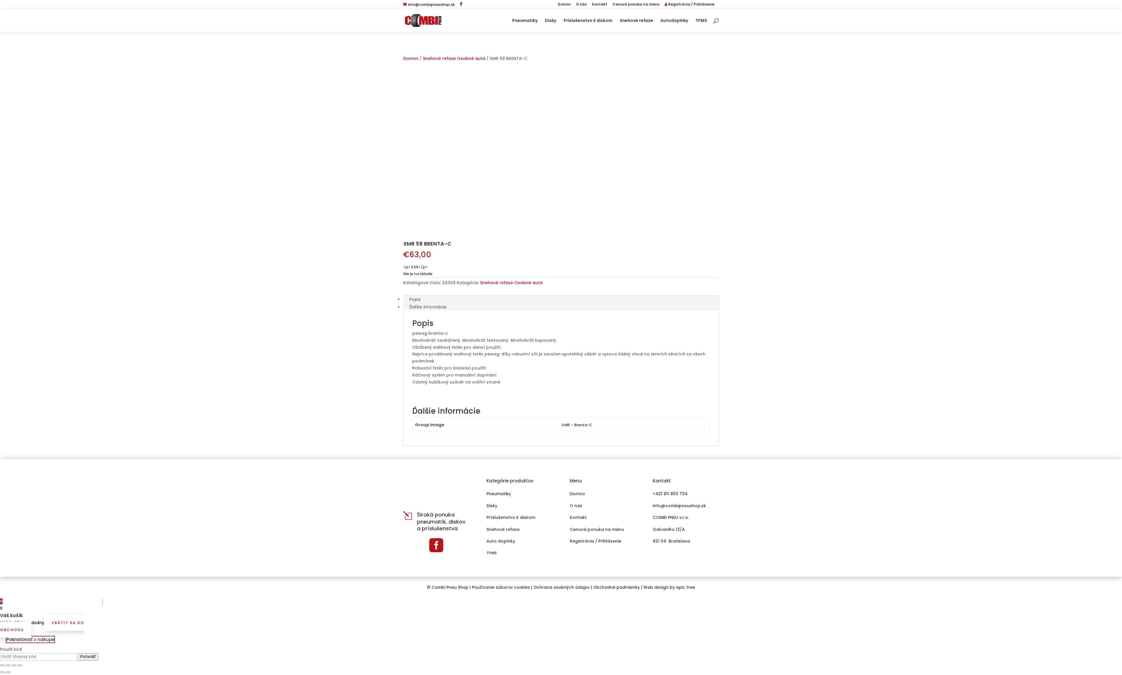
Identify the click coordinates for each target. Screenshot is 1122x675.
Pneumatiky (525, 20)
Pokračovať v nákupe (30, 639)
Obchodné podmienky (616, 587)
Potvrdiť (88, 657)
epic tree (685, 587)
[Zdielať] (8, 665)
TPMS (701, 20)
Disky (550, 20)
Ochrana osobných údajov (562, 587)
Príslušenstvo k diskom (588, 20)
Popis (415, 299)
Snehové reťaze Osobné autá (454, 58)
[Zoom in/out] (20, 665)
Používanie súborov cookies (501, 587)
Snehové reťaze (636, 20)
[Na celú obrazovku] (14, 665)
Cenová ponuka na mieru (635, 5)
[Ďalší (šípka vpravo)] (8, 672)
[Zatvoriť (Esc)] (2, 665)
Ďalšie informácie (427, 307)
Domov (564, 5)
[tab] (561, 299)
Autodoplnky (674, 20)
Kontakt (599, 5)
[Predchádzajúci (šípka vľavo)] (2, 672)
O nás (581, 5)
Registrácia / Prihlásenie (690, 5)
